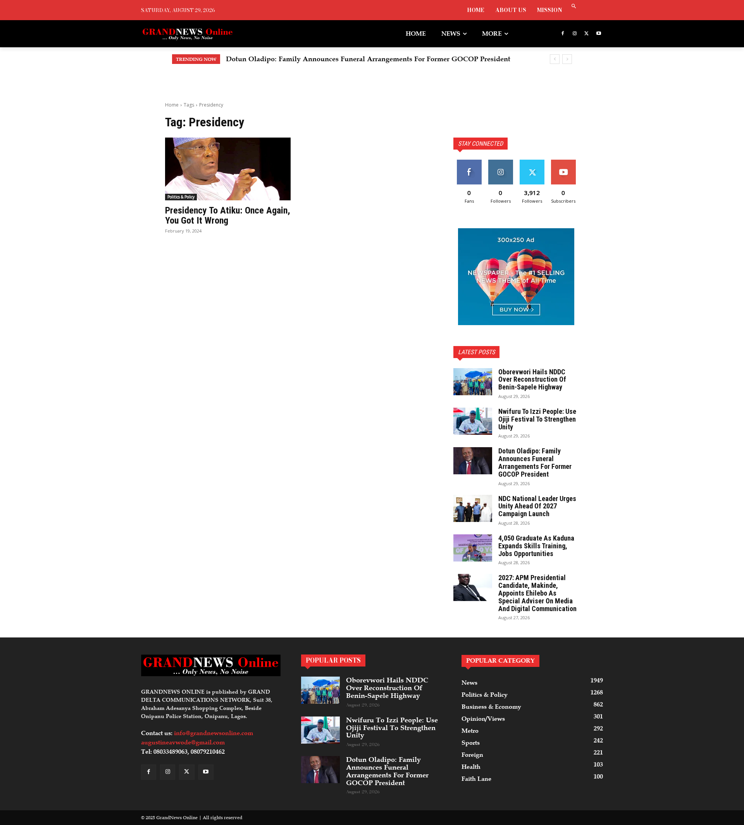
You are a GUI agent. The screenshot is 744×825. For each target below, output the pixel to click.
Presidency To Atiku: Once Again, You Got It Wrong (227, 215)
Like (469, 162)
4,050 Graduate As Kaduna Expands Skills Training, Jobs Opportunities (536, 546)
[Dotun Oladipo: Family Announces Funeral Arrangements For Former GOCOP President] (472, 460)
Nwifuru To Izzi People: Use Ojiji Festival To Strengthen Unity (537, 419)
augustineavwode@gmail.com (183, 742)
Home (172, 105)
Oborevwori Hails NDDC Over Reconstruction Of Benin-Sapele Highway (532, 379)
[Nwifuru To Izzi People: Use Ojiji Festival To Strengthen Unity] (472, 421)
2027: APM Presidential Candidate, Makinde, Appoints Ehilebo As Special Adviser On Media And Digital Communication (537, 593)
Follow (501, 162)
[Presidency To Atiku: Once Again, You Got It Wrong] (228, 169)
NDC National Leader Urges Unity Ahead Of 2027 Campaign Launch (537, 506)
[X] (586, 33)
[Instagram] (574, 33)
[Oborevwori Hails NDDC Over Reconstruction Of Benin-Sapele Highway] (472, 381)
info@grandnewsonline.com (213, 733)
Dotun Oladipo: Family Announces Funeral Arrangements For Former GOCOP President (368, 59)
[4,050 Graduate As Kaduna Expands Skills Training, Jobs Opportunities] (472, 547)
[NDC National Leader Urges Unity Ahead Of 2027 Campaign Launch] (472, 508)
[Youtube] (598, 33)
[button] (574, 7)
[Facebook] (562, 33)
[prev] (555, 59)
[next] (567, 59)
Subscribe (563, 162)
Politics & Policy (181, 197)
